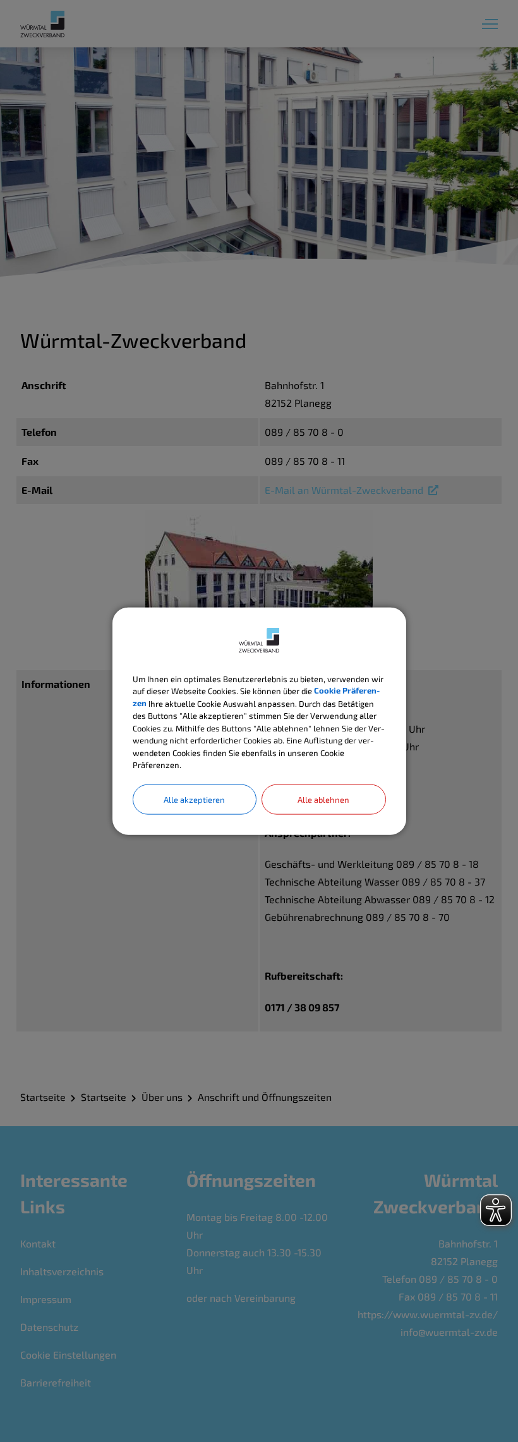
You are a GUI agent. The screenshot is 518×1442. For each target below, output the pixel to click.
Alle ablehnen (323, 799)
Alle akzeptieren (194, 799)
